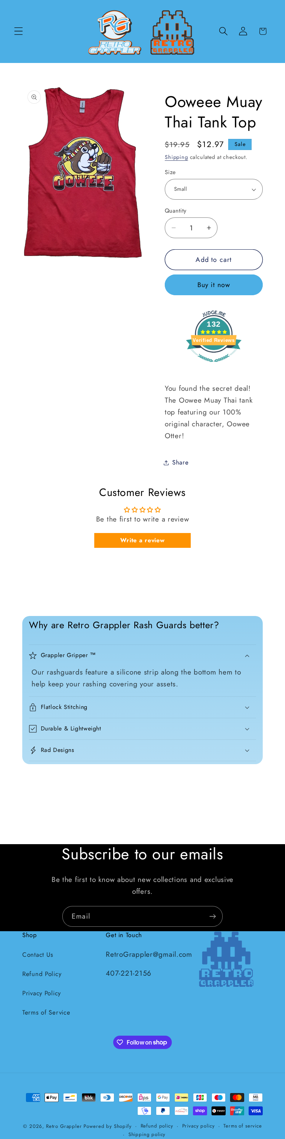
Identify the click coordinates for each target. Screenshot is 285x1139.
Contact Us (37, 954)
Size (170, 172)
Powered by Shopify (107, 1126)
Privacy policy (198, 1125)
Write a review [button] (142, 540)
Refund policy (157, 1125)
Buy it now (213, 285)
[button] (19, 31)
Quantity (176, 211)
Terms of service (242, 1125)
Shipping (176, 157)
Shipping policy (147, 1134)
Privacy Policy (41, 993)
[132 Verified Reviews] (214, 365)
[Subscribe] (212, 916)
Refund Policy (41, 973)
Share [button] (180, 462)
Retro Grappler (64, 1126)
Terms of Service (46, 1012)
